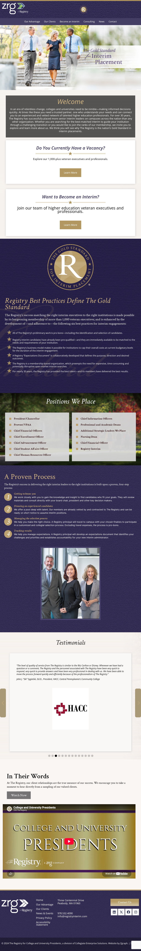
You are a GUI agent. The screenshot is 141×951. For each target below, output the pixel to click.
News (102, 21)
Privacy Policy (44, 917)
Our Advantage (32, 21)
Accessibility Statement (43, 923)
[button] (3, 703)
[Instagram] (135, 912)
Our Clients (50, 21)
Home (39, 900)
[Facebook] (128, 912)
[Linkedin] (114, 912)
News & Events (44, 913)
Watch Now (19, 795)
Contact (113, 21)
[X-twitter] (121, 912)
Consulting (89, 21)
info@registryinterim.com (72, 916)
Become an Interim (69, 21)
